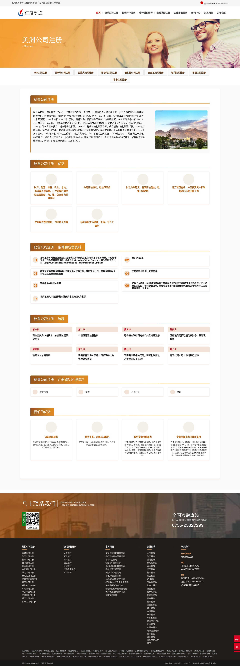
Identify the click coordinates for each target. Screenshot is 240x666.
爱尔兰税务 (152, 582)
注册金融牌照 (57, 653)
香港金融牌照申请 (150, 656)
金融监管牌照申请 (178, 653)
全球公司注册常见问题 (115, 553)
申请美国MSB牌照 (157, 651)
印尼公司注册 (28, 588)
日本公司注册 (28, 566)
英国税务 (151, 566)
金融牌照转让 (73, 651)
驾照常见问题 (111, 595)
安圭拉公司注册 (155, 72)
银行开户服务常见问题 (115, 556)
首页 (98, 12)
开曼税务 (151, 588)
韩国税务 (151, 601)
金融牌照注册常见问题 (115, 566)
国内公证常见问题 (113, 569)
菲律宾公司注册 (29, 585)
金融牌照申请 (94, 653)
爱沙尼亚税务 (153, 621)
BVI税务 (150, 579)
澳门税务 (151, 556)
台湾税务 (151, 611)
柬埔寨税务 (152, 627)
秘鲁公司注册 (120, 79)
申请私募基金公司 (185, 651)
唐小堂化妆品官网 (48, 656)
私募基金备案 (61, 651)
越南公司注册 (28, 572)
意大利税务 (152, 604)
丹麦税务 (151, 633)
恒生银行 (68, 562)
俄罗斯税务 (152, 591)
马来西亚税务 (153, 630)
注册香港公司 (183, 656)
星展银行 (68, 566)
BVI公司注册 (40, 72)
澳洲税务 (151, 637)
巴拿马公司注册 (62, 72)
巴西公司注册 (199, 72)
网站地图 (168, 663)
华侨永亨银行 (69, 569)
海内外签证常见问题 (114, 585)
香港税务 (151, 559)
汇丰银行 (68, 556)
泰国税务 (151, 614)
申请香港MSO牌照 (126, 651)
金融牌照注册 (163, 12)
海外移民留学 (98, 651)
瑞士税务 (151, 608)
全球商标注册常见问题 (115, 579)
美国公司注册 (28, 598)
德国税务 (151, 572)
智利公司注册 (178, 72)
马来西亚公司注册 (30, 579)
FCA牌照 (68, 572)
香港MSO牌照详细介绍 (167, 656)
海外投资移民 (34, 656)
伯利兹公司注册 (132, 72)
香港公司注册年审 (135, 653)
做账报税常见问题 (113, 562)
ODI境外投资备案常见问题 (116, 582)
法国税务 (151, 575)
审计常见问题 (111, 559)
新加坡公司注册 (29, 575)
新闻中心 (195, 12)
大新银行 (68, 553)
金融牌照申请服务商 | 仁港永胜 (204, 663)
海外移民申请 (31, 653)
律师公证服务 (49, 651)
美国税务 (151, 569)
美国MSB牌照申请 (141, 651)
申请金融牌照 (86, 651)
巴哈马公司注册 (109, 72)
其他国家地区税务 (153, 641)
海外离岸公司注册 (95, 656)
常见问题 (208, 12)
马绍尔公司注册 (29, 591)
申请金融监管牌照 (163, 653)
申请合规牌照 (82, 653)
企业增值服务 (180, 12)
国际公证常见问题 (113, 572)
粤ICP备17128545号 (182, 663)
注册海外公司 (37, 651)
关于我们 (221, 12)
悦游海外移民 (106, 653)
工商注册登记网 (44, 653)
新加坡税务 (152, 562)
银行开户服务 (128, 12)
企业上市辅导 (193, 653)
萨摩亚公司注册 (29, 595)
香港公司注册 (28, 553)
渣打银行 (68, 559)
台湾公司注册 (28, 562)
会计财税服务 (146, 12)
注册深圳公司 (195, 656)
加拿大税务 (152, 585)
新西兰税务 (152, 595)
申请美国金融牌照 (110, 656)
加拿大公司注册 (29, 601)
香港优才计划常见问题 (115, 591)
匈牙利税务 (152, 617)
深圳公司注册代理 (79, 656)
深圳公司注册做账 (120, 653)
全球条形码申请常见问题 (116, 588)
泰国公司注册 (28, 582)
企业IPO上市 (124, 656)
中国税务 (151, 553)
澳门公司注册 (28, 556)
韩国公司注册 (28, 559)
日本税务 (151, 598)
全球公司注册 (111, 12)
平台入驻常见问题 (113, 575)
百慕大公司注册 (85, 72)
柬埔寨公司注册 (29, 569)
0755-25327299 (188, 525)
